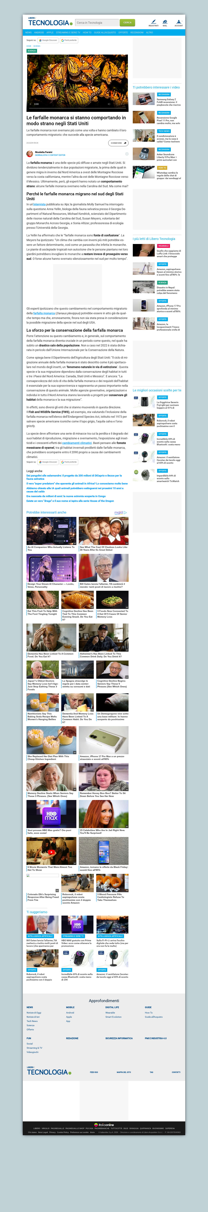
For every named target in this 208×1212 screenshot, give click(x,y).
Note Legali (43, 1132)
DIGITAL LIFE (112, 1007)
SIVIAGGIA (134, 1128)
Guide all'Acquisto (154, 1017)
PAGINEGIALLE (57, 1128)
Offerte (30, 1029)
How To (149, 1012)
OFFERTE (123, 32)
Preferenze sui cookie (79, 1132)
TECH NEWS (163, 131)
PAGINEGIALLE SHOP (74, 1128)
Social (30, 1043)
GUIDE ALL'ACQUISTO (105, 32)
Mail (165, 26)
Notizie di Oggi (34, 1012)
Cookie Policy (63, 1132)
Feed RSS (94, 1072)
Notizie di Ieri (33, 1017)
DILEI (126, 1128)
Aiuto (92, 1132)
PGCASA (89, 1128)
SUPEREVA (170, 1128)
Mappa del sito (124, 1072)
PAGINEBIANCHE (102, 1128)
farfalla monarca (44, 313)
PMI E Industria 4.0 (156, 1038)
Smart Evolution (113, 1017)
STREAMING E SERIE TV (68, 32)
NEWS (28, 32)
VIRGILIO (46, 1128)
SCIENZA (36, 46)
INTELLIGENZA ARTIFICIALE (40, 936)
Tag (151, 1072)
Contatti (176, 1072)
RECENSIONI (136, 32)
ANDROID (39, 32)
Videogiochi (32, 1052)
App (68, 1021)
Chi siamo (32, 1132)
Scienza (30, 1025)
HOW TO (87, 32)
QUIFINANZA (145, 1128)
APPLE (49, 32)
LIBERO (36, 1128)
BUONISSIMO (158, 1128)
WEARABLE (163, 246)
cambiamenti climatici (77, 443)
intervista (39, 204)
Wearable (110, 1012)
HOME (28, 46)
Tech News (32, 1021)
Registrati (154, 26)
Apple (69, 1017)
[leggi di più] (127, 154)
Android (70, 1012)
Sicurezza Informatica (119, 1038)
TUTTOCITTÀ (116, 1128)
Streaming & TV (34, 1048)
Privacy (52, 1132)
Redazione (72, 1038)
